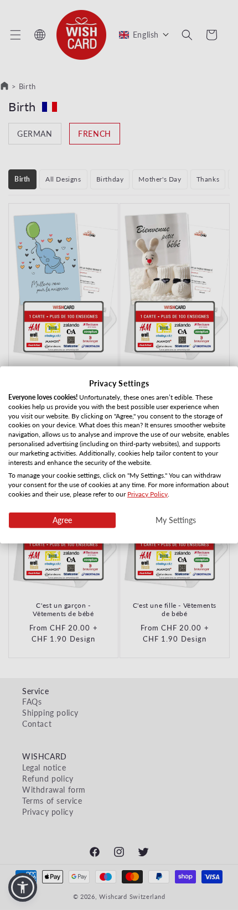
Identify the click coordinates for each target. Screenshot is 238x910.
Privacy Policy (147, 494)
